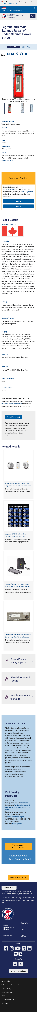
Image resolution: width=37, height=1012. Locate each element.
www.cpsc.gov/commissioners (12, 404)
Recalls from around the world (20, 697)
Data (22, 929)
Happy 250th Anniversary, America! (12, 10)
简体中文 (26, 47)
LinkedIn (20, 807)
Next (33, 108)
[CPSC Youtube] (18, 948)
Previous (4, 108)
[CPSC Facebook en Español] (15, 964)
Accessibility (6, 981)
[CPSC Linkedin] (30, 948)
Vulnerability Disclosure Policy (12, 985)
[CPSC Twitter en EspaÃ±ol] (21, 964)
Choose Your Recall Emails (18, 846)
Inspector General (8, 999)
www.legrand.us (27, 192)
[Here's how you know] (18, 3)
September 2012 (7, 160)
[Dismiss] (34, 8)
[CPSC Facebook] (7, 948)
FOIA (3, 996)
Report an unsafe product (18, 877)
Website (19, 201)
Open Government (8, 992)
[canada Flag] (13, 231)
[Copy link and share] (17, 54)
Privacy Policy (6, 988)
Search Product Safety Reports (19, 661)
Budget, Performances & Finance (8, 927)
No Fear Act (5, 1003)
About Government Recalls (20, 679)
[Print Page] (21, 54)
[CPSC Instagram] (12, 948)
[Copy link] (26, 54)
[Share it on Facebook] (8, 54)
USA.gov (24, 936)
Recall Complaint (13, 417)
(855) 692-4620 (8, 189)
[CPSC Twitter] (24, 948)
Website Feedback (18, 971)
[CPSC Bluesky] (16, 954)
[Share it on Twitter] (12, 54)
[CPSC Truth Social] (20, 954)
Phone (18, 206)
